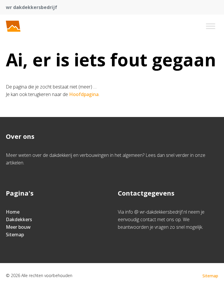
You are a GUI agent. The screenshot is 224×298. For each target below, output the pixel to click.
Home (13, 212)
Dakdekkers (19, 219)
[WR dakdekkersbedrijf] (34, 26)
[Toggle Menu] (210, 26)
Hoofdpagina (84, 94)
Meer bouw (18, 227)
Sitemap (15, 234)
